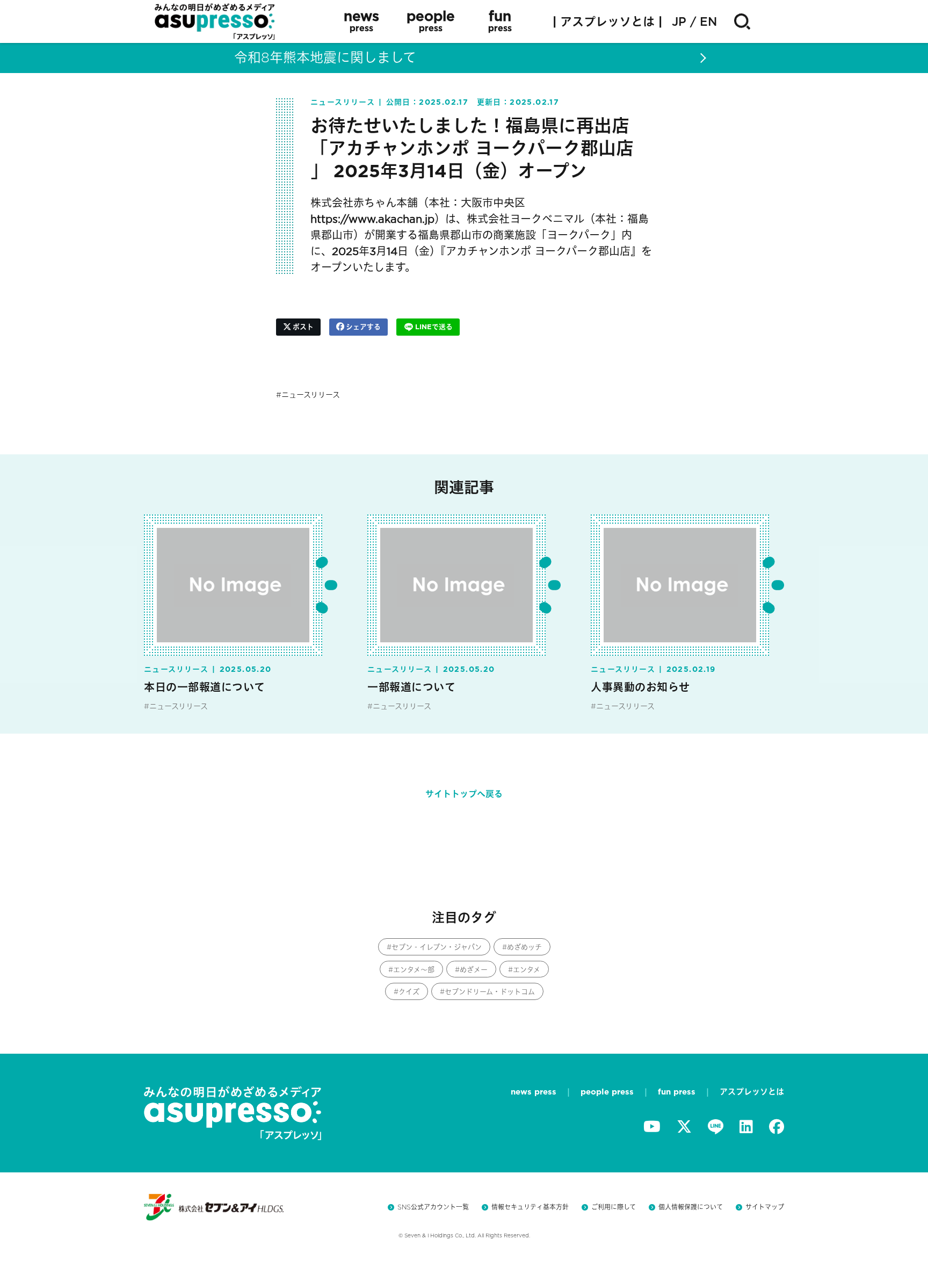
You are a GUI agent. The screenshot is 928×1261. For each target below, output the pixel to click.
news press (533, 1092)
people (431, 21)
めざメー (474, 970)
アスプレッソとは (752, 1092)
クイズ (408, 992)
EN (708, 21)
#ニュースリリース (176, 706)
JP (679, 21)
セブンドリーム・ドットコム (490, 992)
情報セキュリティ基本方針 (530, 1207)
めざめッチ (524, 947)
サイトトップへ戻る (464, 793)
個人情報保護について (690, 1207)
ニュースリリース (310, 394)
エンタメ (526, 970)
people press (607, 1092)
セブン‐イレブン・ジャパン (437, 947)
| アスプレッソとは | (607, 21)
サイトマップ (764, 1207)
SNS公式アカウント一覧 (433, 1207)
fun (500, 21)
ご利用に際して (613, 1207)
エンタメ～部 (413, 970)
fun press (676, 1092)
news (361, 21)
